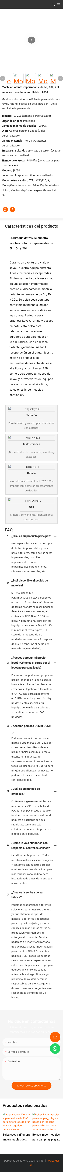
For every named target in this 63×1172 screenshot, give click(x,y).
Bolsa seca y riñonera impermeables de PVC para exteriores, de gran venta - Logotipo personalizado (16, 1137)
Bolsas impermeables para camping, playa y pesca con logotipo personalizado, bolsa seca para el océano (46, 1137)
